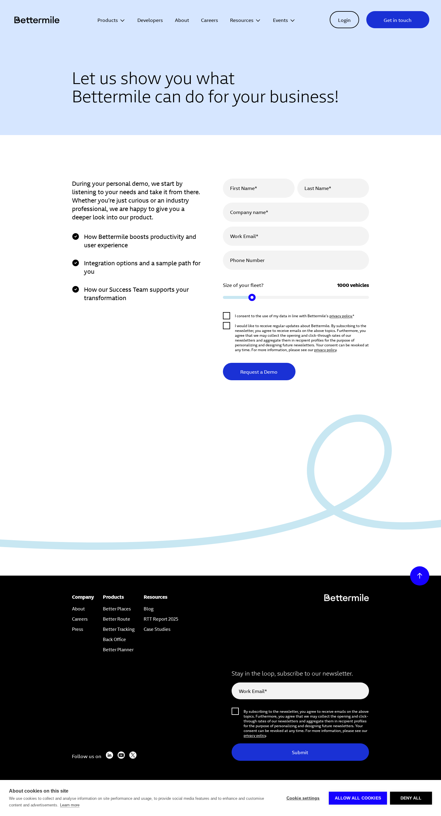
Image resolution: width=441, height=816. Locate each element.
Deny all (411, 798)
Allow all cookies (358, 798)
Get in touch (398, 19)
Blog (149, 608)
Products (108, 19)
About (182, 19)
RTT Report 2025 (161, 618)
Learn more (70, 805)
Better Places (117, 608)
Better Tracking (119, 628)
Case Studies (157, 628)
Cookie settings (303, 798)
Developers (150, 19)
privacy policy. (340, 315)
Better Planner (118, 649)
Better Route (116, 618)
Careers (209, 19)
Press (77, 628)
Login (344, 19)
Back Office (114, 638)
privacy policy (325, 349)
